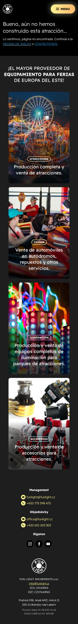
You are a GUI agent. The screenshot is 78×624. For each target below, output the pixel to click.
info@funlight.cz (39, 583)
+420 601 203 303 (39, 525)
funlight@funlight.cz (41, 497)
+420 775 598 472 (39, 503)
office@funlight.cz (39, 519)
